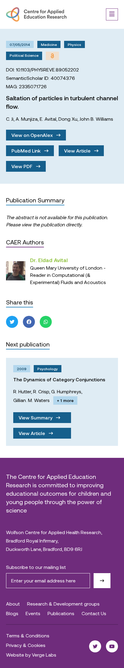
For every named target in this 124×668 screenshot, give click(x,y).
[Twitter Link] (95, 646)
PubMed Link (26, 150)
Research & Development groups (63, 603)
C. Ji (10, 119)
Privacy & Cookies (25, 645)
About (13, 603)
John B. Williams (96, 119)
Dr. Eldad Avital (49, 260)
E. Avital (48, 119)
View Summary (36, 417)
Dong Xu (67, 119)
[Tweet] (12, 322)
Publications (61, 613)
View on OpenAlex (32, 135)
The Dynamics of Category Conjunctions (59, 379)
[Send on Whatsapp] (46, 322)
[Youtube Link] (112, 646)
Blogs (12, 613)
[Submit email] (102, 580)
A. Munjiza (27, 119)
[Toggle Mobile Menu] (112, 14)
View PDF (22, 166)
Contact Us (94, 613)
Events (33, 613)
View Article (78, 150)
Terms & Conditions (27, 635)
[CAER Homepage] (36, 14)
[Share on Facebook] (29, 322)
